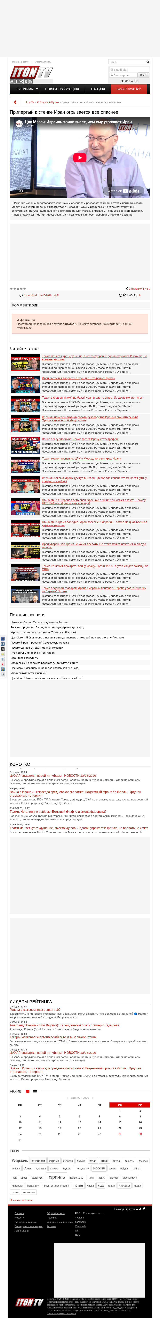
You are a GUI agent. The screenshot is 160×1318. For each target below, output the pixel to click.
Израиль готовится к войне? (28, 673)
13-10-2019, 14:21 (49, 295)
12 (59, 1122)
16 (140, 1122)
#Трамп (54, 1161)
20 (79, 1128)
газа (14, 1177)
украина (124, 1185)
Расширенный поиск (26, 1222)
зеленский (37, 1177)
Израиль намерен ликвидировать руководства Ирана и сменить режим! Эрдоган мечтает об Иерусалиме (90, 418)
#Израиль (20, 1160)
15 (120, 1122)
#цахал (67, 1168)
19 (59, 1128)
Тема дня (98, 89)
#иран (104, 1161)
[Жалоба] (121, 295)
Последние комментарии (29, 1226)
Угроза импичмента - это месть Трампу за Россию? (43, 632)
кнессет (114, 1177)
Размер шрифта (124, 1209)
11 (40, 1122)
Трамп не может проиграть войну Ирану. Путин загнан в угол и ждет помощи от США (95, 567)
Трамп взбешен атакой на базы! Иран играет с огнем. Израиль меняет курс (92, 397)
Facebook (16, 81)
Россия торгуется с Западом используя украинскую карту (47, 627)
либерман (17, 1185)
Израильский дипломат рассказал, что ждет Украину (44, 663)
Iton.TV (29, 1301)
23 (140, 1128)
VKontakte (21, 81)
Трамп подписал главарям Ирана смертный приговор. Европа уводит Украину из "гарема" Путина (94, 589)
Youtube (12, 81)
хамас (137, 1185)
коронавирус (130, 1177)
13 (79, 1122)
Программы (24, 89)
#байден (68, 1160)
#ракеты (129, 1160)
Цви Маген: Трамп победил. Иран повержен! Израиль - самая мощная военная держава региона (94, 523)
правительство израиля (56, 1185)
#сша (27, 1168)
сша (101, 1185)
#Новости (38, 1161)
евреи (24, 1177)
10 (20, 1122)
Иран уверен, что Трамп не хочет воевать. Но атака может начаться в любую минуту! (94, 545)
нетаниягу (33, 1185)
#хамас (54, 1168)
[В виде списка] (34, 1090)
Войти (143, 75)
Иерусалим (82, 1168)
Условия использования (60, 1222)
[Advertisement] (80, 28)
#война (81, 1160)
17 (20, 1128)
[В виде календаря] (27, 1090)
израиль (56, 1176)
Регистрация (129, 81)
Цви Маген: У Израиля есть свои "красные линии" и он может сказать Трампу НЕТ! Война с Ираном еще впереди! (94, 501)
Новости (19, 1217)
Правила (52, 1217)
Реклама (51, 1226)
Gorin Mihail (30, 295)
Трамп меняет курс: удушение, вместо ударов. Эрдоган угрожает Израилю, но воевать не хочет (94, 357)
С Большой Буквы (139, 288)
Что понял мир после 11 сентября (33, 652)
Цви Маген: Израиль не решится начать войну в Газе (44, 668)
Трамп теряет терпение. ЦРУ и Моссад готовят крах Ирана (81, 458)
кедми (102, 1177)
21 (99, 1128)
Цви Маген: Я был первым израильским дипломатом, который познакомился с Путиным (67, 637)
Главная (19, 1213)
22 (120, 1128)
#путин (117, 1160)
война (136, 1168)
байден (124, 1168)
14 (99, 1122)
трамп (111, 1185)
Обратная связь (43, 61)
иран (91, 1177)
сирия (90, 1185)
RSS (30, 81)
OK (26, 81)
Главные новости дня (62, 89)
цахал (15, 1192)
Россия (99, 1167)
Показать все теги (21, 1200)
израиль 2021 (77, 1177)
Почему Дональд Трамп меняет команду (37, 647)
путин (78, 1185)
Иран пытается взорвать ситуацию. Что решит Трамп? (78, 378)
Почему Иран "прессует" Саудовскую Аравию (40, 642)
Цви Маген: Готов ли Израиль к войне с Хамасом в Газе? (47, 678)
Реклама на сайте (19, 61)
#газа (92, 1161)
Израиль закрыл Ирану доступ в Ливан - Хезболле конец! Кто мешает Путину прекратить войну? (94, 479)
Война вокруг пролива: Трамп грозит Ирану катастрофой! (80, 439)
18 (40, 1128)
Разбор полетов (129, 89)
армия (112, 1168)
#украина (41, 1168)
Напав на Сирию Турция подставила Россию (39, 622)
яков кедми (29, 1192)
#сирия (16, 1168)
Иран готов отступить (24, 657)
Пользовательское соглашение (61, 1313)
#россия (143, 1160)
